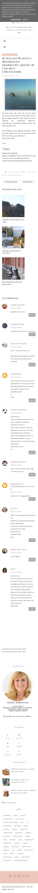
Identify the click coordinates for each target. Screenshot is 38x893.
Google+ (7, 738)
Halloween (6, 836)
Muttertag (15, 846)
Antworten (32, 315)
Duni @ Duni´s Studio (21, 158)
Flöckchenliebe (18, 410)
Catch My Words (19, 344)
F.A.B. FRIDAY (17, 826)
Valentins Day (7, 857)
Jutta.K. (14, 508)
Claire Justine (18, 305)
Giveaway (28, 832)
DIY (28, 822)
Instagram (8, 754)
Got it (25, 20)
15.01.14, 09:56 (16, 413)
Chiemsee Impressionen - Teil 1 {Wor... (12, 252)
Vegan (16, 857)
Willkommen (7, 860)
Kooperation (7, 843)
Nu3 (13, 850)
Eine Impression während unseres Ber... (12, 283)
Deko (22, 822)
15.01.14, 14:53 (16, 512)
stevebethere (17, 324)
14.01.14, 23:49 (16, 327)
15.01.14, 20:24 (16, 572)
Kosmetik (17, 843)
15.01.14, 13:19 (16, 465)
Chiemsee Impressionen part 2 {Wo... (13, 220)
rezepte (12, 853)
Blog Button (19, 819)
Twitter (7, 746)
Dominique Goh (18, 462)
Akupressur (6, 815)
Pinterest (19, 754)
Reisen (5, 853)
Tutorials (21, 853)
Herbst (28, 836)
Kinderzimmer (28, 839)
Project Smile (28, 850)
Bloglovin (19, 738)
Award (15, 815)
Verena (6, 75)
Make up (25, 843)
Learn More (16, 20)
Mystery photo (26, 846)
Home (5, 839)
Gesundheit (18, 832)
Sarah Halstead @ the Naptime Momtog (17, 161)
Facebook (19, 746)
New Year (6, 850)
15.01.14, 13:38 (16, 492)
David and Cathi (19, 550)
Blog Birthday (8, 819)
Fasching (6, 829)
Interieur (12, 839)
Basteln (22, 815)
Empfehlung (7, 826)
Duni (13, 569)
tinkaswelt (16, 374)
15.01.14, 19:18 (16, 553)
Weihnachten (25, 857)
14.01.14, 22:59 (16, 308)
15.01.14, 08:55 (16, 377)
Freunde (14, 829)
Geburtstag (24, 829)
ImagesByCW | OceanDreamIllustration (23, 486)
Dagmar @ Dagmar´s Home (12, 156)
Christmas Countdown (10, 822)
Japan (20, 839)
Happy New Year (18, 836)
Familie (26, 826)
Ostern (19, 850)
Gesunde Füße (7, 832)
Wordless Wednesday (10, 54)
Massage (6, 846)
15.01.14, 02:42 (16, 347)
